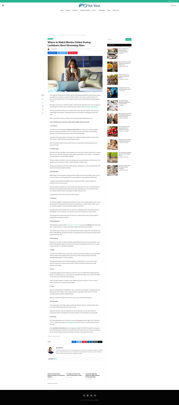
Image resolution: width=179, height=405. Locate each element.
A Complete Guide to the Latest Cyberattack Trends (74, 374)
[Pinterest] (42, 109)
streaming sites (56, 336)
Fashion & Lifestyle (85, 10)
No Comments (81, 48)
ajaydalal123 (54, 48)
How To (94, 10)
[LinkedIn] (42, 106)
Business (68, 10)
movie (49, 336)
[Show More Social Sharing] (79, 53)
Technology (102, 10)
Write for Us (116, 10)
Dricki (97, 400)
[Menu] (3, 5)
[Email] (42, 113)
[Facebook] (42, 98)
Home (61, 10)
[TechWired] (89, 5)
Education (75, 10)
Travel (108, 10)
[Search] (176, 1)
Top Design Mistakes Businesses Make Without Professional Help (93, 375)
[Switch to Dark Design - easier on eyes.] (174, 1)
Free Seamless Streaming (73, 225)
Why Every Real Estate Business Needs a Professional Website (56, 375)
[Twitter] (42, 102)
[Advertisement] (89, 23)
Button (173, 5)
